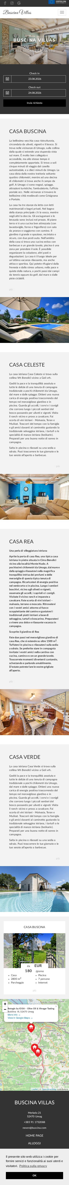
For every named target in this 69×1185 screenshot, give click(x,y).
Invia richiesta (34, 103)
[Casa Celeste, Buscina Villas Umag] (34, 496)
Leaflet (35, 1089)
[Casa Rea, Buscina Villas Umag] (34, 712)
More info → (14, 1014)
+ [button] (5, 1004)
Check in (34, 73)
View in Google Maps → (20, 1017)
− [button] (5, 1009)
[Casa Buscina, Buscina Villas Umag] (34, 320)
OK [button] (34, 1175)
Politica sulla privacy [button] (33, 1166)
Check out (34, 87)
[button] (8, 950)
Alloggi (34, 1143)
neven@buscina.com (34, 1128)
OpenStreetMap (49, 1089)
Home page (34, 1135)
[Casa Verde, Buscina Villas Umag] (34, 889)
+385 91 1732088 (34, 1122)
